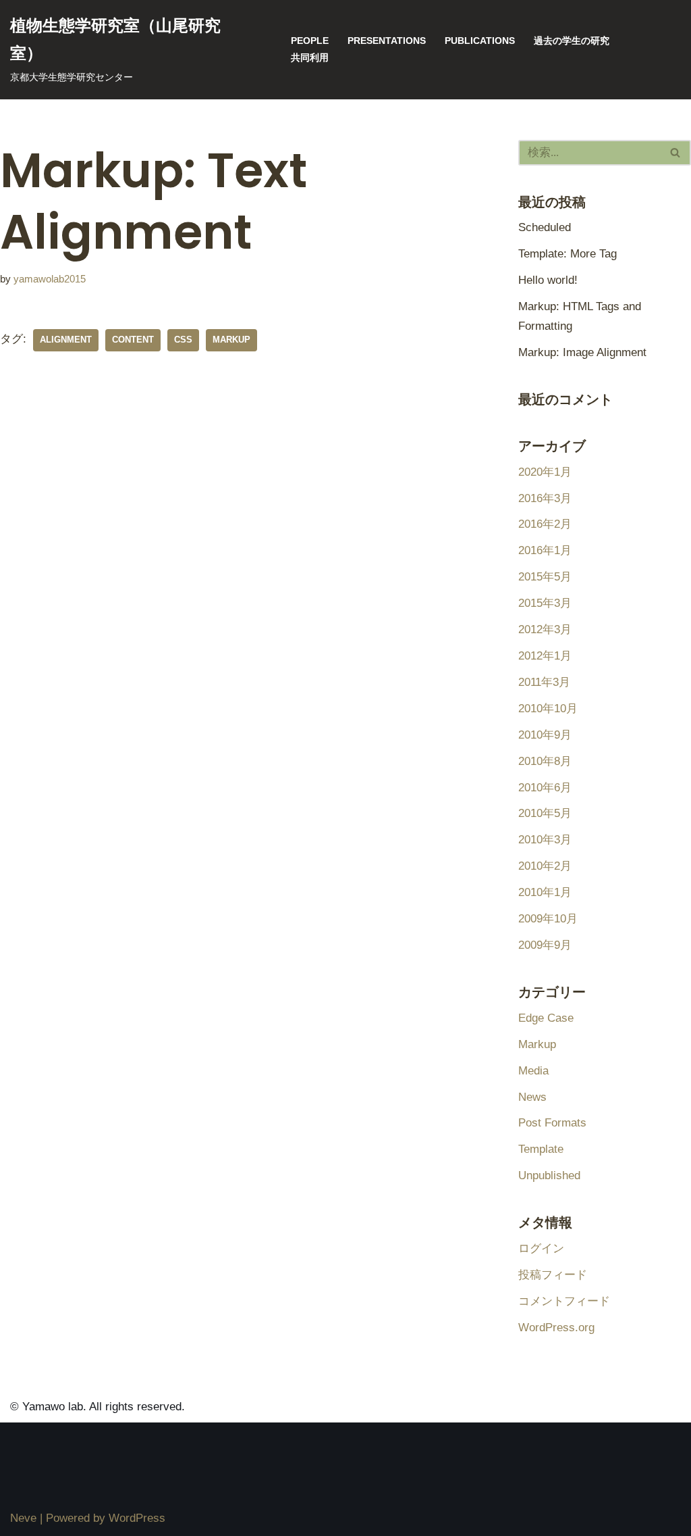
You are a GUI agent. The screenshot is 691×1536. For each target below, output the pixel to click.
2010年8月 (545, 761)
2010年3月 (545, 839)
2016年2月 (545, 524)
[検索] (676, 153)
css (183, 340)
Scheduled (544, 227)
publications (480, 41)
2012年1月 (545, 655)
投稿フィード (552, 1274)
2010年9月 (545, 734)
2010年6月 (545, 787)
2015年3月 (545, 603)
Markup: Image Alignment (582, 352)
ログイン (541, 1248)
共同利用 (310, 58)
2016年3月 (545, 498)
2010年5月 (545, 813)
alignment (66, 340)
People (310, 41)
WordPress (137, 1518)
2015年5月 (545, 576)
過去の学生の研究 (571, 41)
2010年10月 (548, 708)
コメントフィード (564, 1301)
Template (540, 1149)
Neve (23, 1518)
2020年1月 (545, 472)
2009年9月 (545, 945)
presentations (387, 41)
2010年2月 (545, 866)
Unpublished (549, 1175)
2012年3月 (545, 629)
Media (533, 1070)
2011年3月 (544, 682)
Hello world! (548, 280)
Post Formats (552, 1122)
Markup (537, 1044)
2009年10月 (548, 918)
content (133, 340)
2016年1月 (545, 550)
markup (231, 340)
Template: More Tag (567, 253)
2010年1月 (545, 892)
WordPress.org (556, 1327)
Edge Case (546, 1018)
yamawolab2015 (49, 278)
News (532, 1097)
